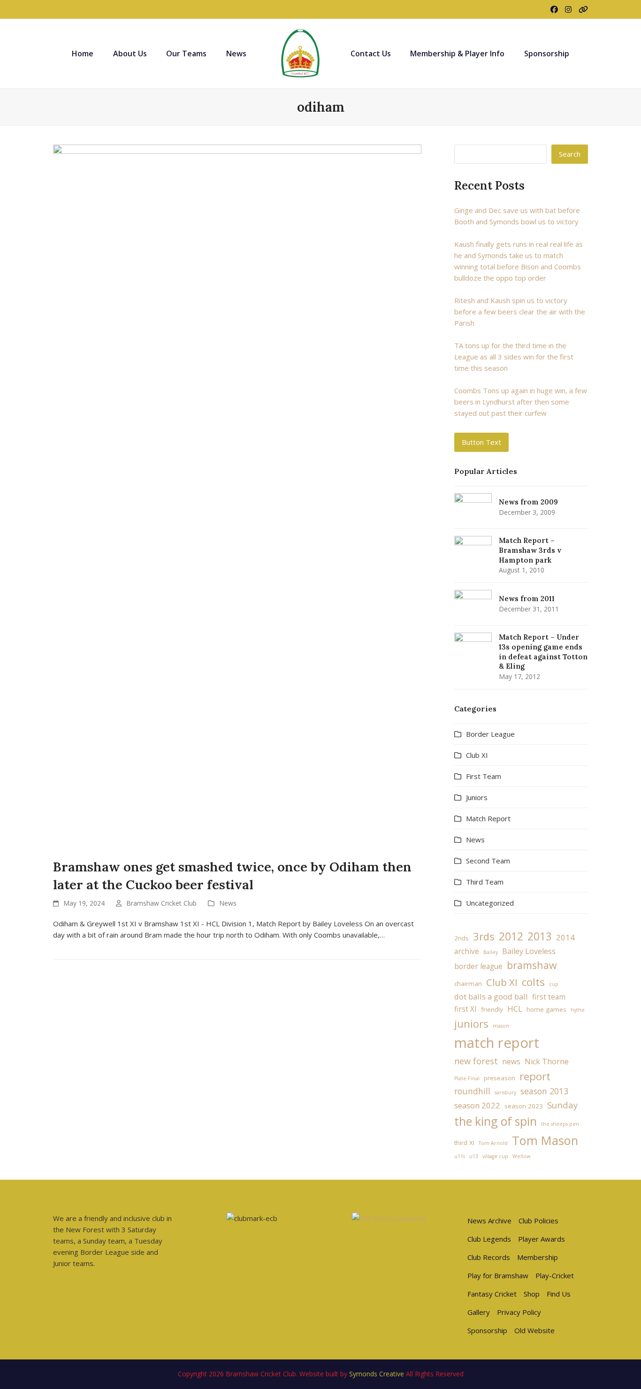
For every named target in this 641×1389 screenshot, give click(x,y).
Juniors (477, 797)
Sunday (562, 1105)
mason (501, 1026)
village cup (495, 1156)
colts (533, 982)
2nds (461, 938)
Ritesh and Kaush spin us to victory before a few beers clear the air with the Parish (519, 312)
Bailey (490, 952)
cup (553, 984)
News (228, 903)
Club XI (477, 755)
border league (478, 966)
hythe (578, 1010)
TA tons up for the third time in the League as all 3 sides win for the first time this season (513, 357)
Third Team (485, 881)
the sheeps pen (560, 1124)
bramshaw (532, 965)
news (511, 1062)
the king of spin (495, 1121)
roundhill (472, 1091)
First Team (483, 776)
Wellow (521, 1156)
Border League (490, 734)
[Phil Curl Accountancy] (389, 1218)
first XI (465, 1009)
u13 (473, 1156)
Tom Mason (545, 1140)
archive (466, 951)
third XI (464, 1142)
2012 (511, 936)
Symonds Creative (376, 1373)
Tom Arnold (493, 1143)
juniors (471, 1023)
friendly (492, 1009)
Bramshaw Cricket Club (161, 903)
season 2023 (523, 1106)
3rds (484, 936)
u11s (459, 1156)
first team (548, 997)
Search (569, 154)
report (534, 1076)
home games (546, 1009)
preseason (499, 1078)
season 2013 (544, 1091)
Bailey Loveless (529, 951)
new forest (476, 1061)
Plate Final (467, 1078)
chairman (468, 983)
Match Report (488, 818)
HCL (514, 1008)
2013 (539, 936)
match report (496, 1042)
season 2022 (477, 1105)
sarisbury (505, 1092)
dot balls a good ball (491, 996)
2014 (565, 937)
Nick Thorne (547, 1061)
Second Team (488, 860)
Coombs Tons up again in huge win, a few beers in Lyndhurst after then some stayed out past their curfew (520, 402)
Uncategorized (490, 903)
